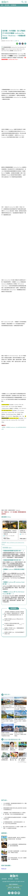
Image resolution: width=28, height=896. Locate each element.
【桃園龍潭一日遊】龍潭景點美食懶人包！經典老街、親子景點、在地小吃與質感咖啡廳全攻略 (14, 813)
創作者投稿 (4, 878)
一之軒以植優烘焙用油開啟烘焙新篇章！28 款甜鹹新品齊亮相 (15, 818)
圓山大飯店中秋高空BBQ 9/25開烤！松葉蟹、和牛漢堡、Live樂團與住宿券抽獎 (14, 827)
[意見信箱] (15, 893)
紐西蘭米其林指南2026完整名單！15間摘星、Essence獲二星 (5, 749)
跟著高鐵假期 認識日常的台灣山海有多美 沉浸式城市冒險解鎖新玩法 (14, 809)
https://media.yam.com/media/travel (14, 885)
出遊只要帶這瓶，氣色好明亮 (22, 759)
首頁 (2, 5)
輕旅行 (5, 2)
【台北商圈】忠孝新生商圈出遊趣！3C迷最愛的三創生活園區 (5, 759)
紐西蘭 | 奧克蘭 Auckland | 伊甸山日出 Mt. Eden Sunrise (13, 620)
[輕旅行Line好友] (19, 893)
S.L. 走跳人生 (16, 40)
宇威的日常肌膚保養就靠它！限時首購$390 (11, 624)
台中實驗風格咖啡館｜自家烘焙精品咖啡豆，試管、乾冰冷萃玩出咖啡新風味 (14, 823)
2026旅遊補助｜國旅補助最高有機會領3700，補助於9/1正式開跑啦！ (15, 804)
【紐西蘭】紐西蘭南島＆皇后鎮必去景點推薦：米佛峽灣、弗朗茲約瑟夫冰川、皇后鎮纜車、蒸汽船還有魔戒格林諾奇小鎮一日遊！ (14, 614)
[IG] (12, 893)
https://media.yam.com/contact (14, 888)
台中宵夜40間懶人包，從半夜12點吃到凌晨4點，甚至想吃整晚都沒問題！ (14, 759)
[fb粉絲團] (9, 893)
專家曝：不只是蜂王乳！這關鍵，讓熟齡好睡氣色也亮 (13, 749)
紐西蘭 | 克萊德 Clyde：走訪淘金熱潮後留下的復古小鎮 (14, 633)
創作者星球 (10, 878)
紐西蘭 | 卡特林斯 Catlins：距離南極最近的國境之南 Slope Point (14, 629)
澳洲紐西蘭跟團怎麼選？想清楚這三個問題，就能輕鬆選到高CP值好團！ (22, 749)
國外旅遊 (7, 5)
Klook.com (3, 868)
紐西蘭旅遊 (13, 5)
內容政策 (16, 878)
